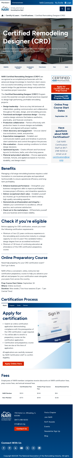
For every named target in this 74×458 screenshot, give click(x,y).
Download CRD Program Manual (61, 97)
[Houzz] (15, 448)
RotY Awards (49, 422)
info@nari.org (19, 424)
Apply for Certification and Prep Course (61, 88)
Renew (25, 305)
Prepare (11, 305)
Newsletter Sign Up (52, 431)
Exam (19, 305)
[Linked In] (39, 448)
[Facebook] (3, 448)
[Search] (62, 9)
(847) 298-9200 (21, 420)
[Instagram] (33, 448)
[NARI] (13, 9)
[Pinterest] (9, 448)
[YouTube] (21, 448)
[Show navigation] (68, 9)
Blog (46, 436)
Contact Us (22, 429)
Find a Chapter (50, 412)
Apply (5, 305)
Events (47, 426)
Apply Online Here (13, 363)
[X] (27, 448)
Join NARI (48, 417)
